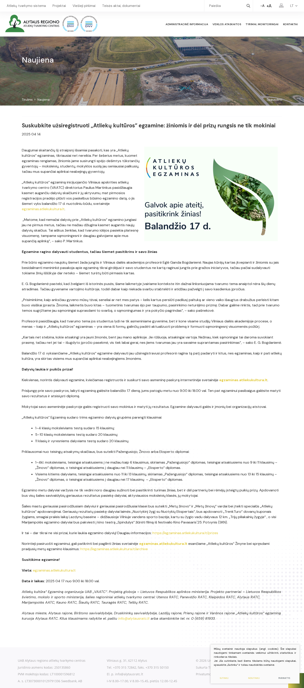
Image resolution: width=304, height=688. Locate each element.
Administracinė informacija (187, 24)
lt (292, 6)
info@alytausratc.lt (134, 618)
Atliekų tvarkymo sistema (26, 6)
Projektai (59, 6)
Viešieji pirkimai (84, 6)
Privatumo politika (209, 674)
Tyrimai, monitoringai (262, 24)
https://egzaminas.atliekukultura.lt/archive (114, 549)
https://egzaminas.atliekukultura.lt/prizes (185, 533)
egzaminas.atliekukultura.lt (43, 209)
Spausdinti (274, 100)
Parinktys (284, 678)
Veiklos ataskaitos (227, 24)
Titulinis (27, 100)
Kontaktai (290, 24)
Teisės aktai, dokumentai (121, 6)
